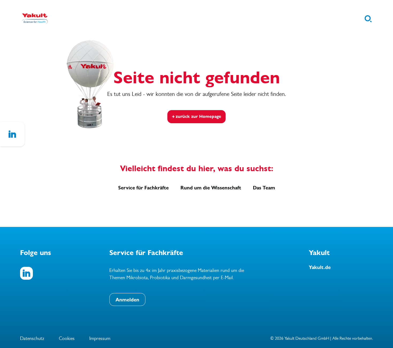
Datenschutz (32, 338)
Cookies (67, 338)
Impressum (99, 338)
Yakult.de (320, 267)
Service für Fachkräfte (143, 188)
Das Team (264, 188)
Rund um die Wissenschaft (210, 188)
